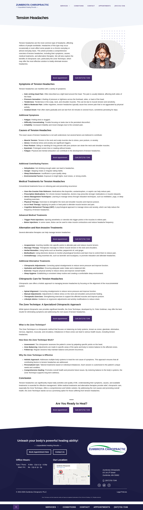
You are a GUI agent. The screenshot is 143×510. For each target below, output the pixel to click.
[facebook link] (109, 485)
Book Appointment (60, 78)
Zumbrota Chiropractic (32, 4)
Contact (91, 6)
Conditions (79, 6)
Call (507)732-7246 (82, 78)
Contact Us (59, 452)
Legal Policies (122, 492)
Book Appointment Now (39, 452)
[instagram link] (99, 485)
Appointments (105, 6)
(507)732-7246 (119, 6)
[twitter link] (104, 485)
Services (64, 6)
